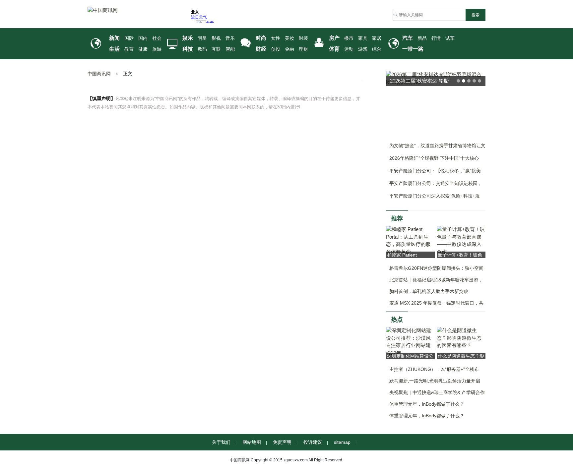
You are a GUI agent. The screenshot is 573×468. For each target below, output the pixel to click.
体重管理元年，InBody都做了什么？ (426, 404)
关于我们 (221, 442)
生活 (114, 49)
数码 (202, 49)
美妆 (289, 38)
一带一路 (412, 49)
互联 (216, 49)
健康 (143, 49)
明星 (202, 38)
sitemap (342, 442)
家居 (376, 38)
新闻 (114, 38)
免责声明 (282, 442)
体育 (334, 49)
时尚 (261, 38)
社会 (156, 38)
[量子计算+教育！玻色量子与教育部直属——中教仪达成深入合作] (461, 240)
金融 (289, 49)
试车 (450, 38)
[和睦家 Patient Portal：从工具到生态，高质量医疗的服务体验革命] (410, 240)
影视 (216, 38)
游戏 (362, 49)
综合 (376, 49)
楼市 (348, 38)
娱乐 (187, 38)
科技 (187, 49)
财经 (261, 49)
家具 (362, 38)
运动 (348, 49)
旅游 (156, 49)
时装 (303, 38)
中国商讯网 (99, 73)
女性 (275, 38)
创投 (275, 49)
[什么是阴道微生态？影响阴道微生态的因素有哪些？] (461, 337)
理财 (303, 49)
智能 (230, 49)
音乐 (230, 38)
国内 (143, 38)
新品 (422, 38)
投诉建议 (312, 442)
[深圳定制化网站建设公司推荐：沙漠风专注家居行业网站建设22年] (410, 341)
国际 (129, 38)
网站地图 (251, 442)
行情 (436, 38)
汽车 (407, 38)
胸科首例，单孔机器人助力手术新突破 (428, 291)
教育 (129, 49)
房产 (334, 38)
